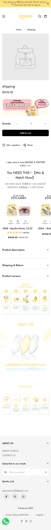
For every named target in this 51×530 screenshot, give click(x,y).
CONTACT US (9, 455)
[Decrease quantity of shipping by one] (17, 124)
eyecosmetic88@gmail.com (15, 490)
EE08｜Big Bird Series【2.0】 (18, 228)
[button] (45, 16)
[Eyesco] (25, 16)
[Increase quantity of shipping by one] (45, 124)
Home (18, 29)
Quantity (6, 123)
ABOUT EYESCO (10, 450)
